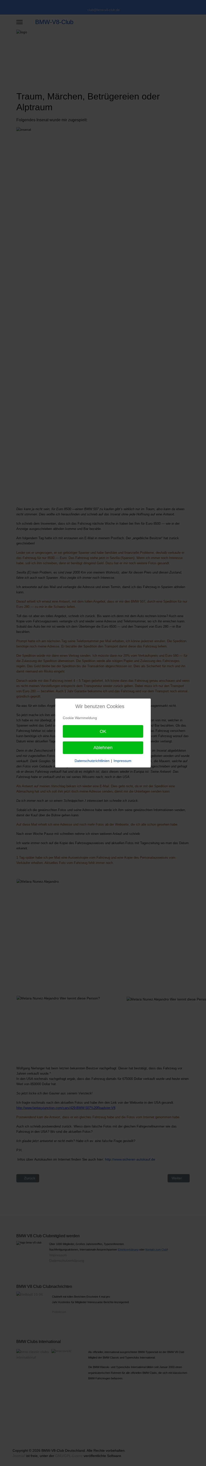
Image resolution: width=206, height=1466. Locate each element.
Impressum (122, 761)
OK (103, 731)
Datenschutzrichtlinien (92, 761)
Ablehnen (103, 747)
